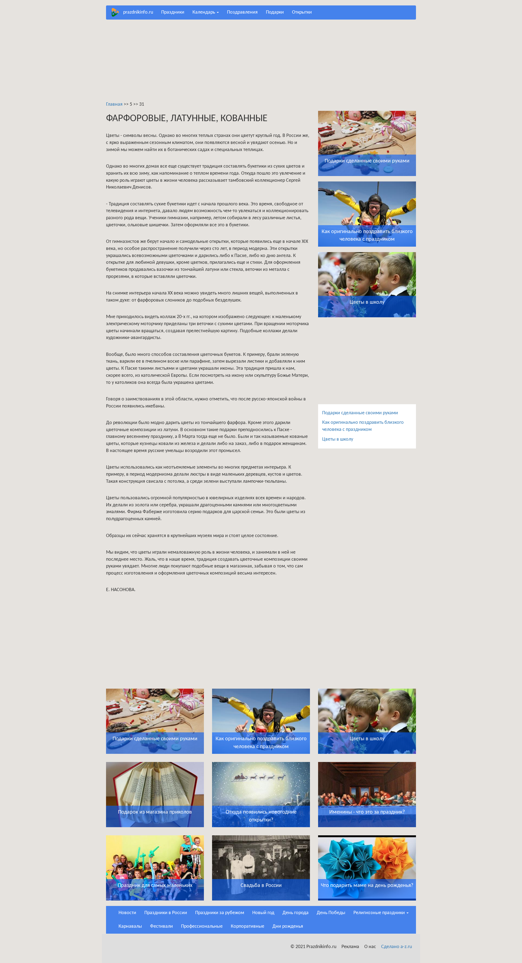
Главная (114, 104)
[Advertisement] (261, 63)
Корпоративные (247, 926)
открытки (302, 12)
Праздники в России (165, 912)
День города (295, 912)
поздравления (242, 12)
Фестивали (161, 926)
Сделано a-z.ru (396, 946)
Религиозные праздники (379, 912)
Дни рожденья (287, 926)
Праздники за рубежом (219, 912)
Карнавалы (130, 926)
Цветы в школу (337, 439)
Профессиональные (202, 926)
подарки (275, 12)
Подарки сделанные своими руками (360, 413)
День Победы (331, 912)
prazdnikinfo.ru (138, 12)
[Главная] (116, 12)
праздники (172, 12)
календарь (204, 12)
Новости (127, 912)
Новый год (263, 912)
